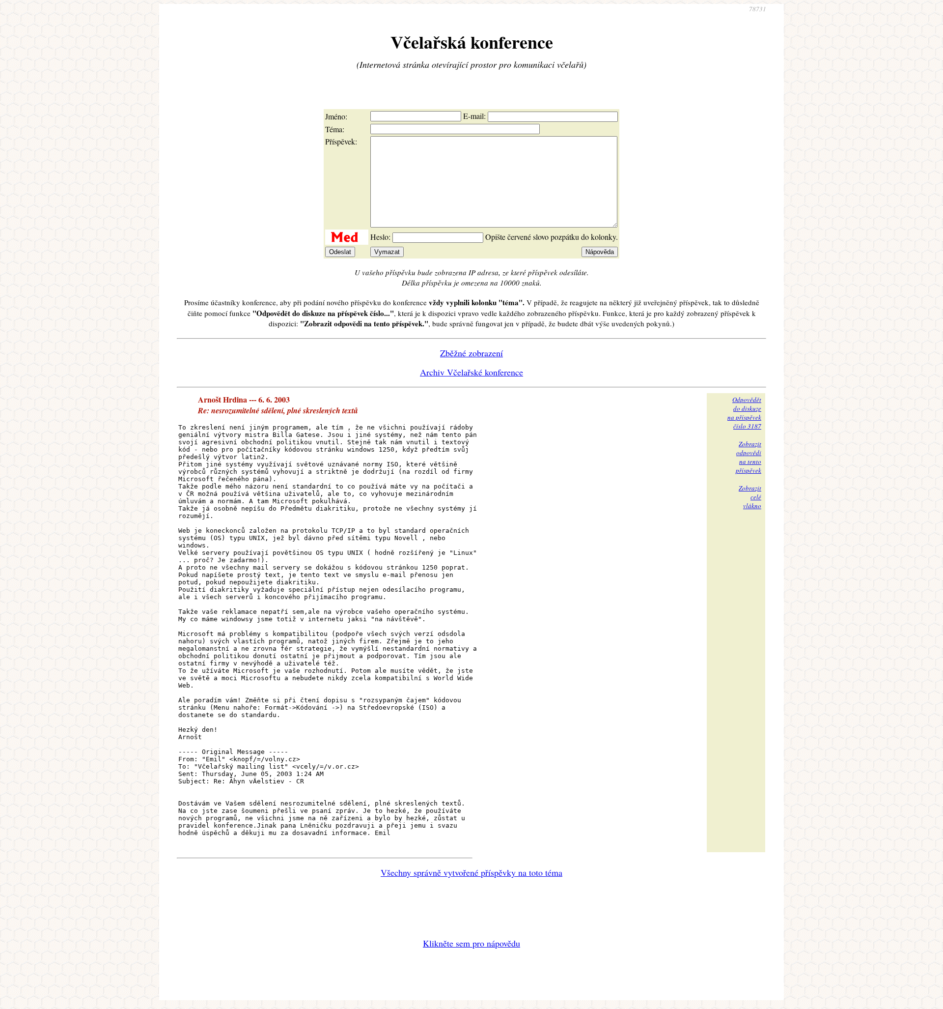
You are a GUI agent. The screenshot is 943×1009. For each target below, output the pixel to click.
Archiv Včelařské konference (471, 372)
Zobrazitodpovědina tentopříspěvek (748, 457)
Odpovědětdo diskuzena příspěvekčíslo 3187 (744, 413)
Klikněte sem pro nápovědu (471, 943)
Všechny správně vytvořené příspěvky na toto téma (471, 872)
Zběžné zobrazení (471, 353)
